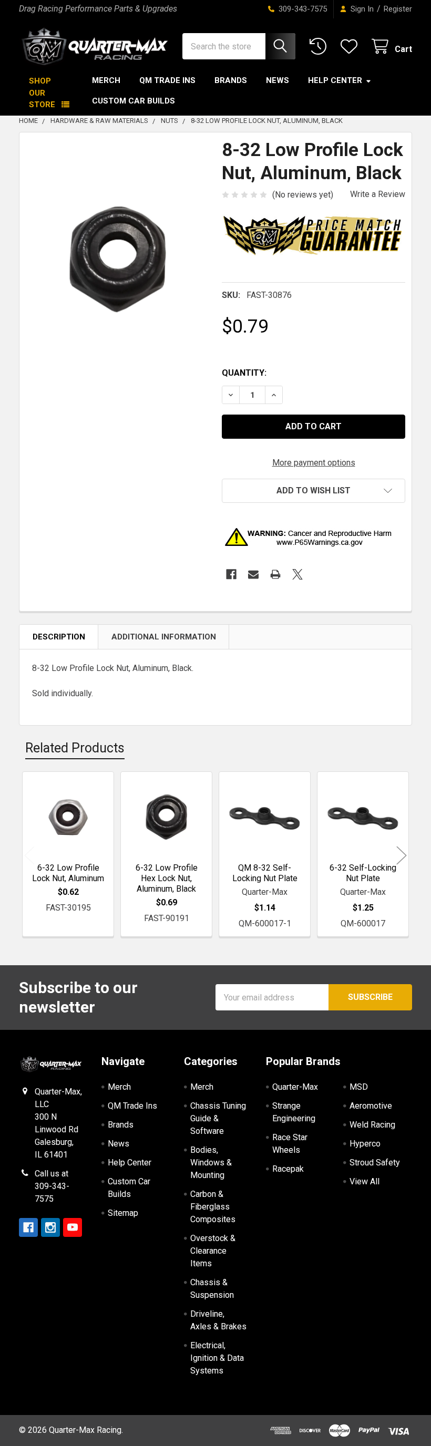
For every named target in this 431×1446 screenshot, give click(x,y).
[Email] (253, 574)
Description (59, 637)
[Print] (275, 574)
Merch (106, 80)
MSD (359, 1087)
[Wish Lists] (351, 46)
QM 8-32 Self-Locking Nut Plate (264, 873)
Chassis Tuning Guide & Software (218, 1118)
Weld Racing (372, 1125)
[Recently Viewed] (320, 46)
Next (401, 856)
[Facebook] (231, 574)
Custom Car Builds (133, 101)
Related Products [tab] (75, 748)
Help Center (335, 80)
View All (364, 1181)
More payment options (313, 463)
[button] (313, 491)
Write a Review (377, 194)
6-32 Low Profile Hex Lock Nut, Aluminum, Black (167, 878)
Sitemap (123, 1213)
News (277, 80)
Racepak (288, 1169)
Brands (230, 80)
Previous (29, 856)
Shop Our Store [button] (42, 92)
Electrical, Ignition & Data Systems (217, 1358)
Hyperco (365, 1144)
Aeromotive (371, 1106)
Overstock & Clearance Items (212, 1250)
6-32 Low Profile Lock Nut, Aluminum (68, 873)
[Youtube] (72, 1227)
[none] (117, 259)
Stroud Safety (375, 1163)
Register (398, 9)
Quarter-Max (295, 1087)
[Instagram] (50, 1227)
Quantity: (244, 373)
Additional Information (163, 637)
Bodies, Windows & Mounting (211, 1162)
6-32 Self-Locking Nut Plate (363, 873)
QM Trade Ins (167, 80)
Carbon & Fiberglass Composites (212, 1206)
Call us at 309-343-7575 (52, 1186)
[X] (297, 574)
